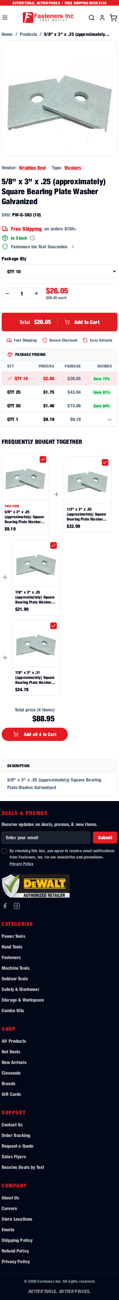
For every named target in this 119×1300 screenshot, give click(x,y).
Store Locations (17, 1219)
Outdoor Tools (15, 978)
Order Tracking (16, 1135)
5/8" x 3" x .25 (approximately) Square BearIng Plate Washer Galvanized (24, 516)
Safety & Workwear (20, 989)
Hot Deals (11, 1051)
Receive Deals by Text (23, 1167)
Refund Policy (15, 1251)
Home (7, 34)
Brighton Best (32, 167)
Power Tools (13, 936)
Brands (8, 1083)
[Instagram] (17, 906)
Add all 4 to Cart (40, 734)
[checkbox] (43, 459)
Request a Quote (17, 1146)
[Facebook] (5, 906)
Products (28, 34)
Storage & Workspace (23, 1000)
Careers (9, 1208)
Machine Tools (15, 968)
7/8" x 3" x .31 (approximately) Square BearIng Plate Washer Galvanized (35, 677)
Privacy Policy (21, 863)
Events (8, 1229)
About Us (10, 1197)
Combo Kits (13, 1010)
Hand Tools (12, 946)
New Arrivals (14, 1062)
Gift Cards (11, 1094)
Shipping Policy (17, 1240)
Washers (72, 167)
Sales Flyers (14, 1156)
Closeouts (11, 1073)
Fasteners (11, 957)
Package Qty (14, 258)
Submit (105, 837)
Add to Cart (59, 321)
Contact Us (12, 1124)
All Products (14, 1041)
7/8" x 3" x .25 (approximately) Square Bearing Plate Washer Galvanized (35, 597)
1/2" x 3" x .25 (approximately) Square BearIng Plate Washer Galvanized (86, 514)
